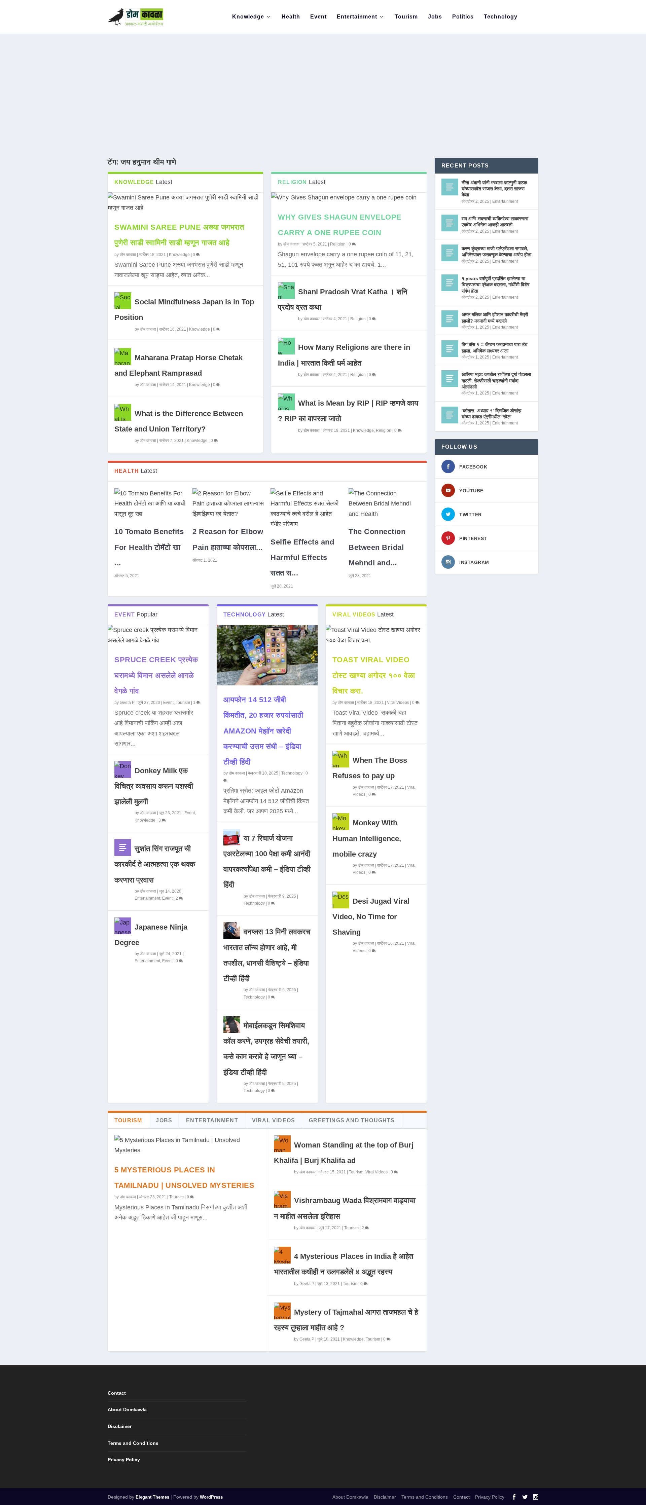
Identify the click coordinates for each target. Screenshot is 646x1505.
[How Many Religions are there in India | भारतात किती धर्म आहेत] (286, 346)
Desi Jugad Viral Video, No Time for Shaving (370, 916)
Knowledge (248, 17)
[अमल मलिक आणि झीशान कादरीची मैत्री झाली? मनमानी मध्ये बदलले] (449, 318)
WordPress (211, 1497)
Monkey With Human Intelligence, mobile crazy (366, 838)
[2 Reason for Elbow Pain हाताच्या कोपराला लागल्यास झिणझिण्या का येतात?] (228, 503)
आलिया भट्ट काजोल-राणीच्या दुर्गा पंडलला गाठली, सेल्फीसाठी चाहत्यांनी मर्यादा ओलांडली (496, 380)
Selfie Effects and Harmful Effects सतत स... (302, 557)
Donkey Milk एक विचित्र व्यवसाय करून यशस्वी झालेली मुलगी (153, 786)
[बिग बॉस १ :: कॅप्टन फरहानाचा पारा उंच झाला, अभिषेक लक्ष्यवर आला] (449, 348)
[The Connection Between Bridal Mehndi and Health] (384, 503)
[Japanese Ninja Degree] (122, 925)
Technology (500, 17)
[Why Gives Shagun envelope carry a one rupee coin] (349, 197)
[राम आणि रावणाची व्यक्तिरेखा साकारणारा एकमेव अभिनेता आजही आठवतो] (449, 223)
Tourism (406, 17)
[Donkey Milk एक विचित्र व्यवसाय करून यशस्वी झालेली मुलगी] (122, 769)
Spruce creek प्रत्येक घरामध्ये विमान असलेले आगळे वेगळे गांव (156, 675)
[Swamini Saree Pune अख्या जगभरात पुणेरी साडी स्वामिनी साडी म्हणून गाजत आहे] (185, 202)
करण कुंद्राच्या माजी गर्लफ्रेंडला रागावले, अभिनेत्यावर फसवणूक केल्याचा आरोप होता (496, 251)
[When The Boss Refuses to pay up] (340, 759)
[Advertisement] (323, 84)
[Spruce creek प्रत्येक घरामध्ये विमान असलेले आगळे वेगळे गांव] (158, 635)
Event (318, 17)
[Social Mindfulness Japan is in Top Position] (122, 300)
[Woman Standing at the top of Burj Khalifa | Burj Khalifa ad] (282, 1143)
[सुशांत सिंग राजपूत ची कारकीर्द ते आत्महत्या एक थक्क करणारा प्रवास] (122, 847)
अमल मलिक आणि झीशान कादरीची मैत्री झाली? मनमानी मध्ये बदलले (495, 317)
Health (291, 17)
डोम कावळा (128, 254)
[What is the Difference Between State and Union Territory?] (122, 412)
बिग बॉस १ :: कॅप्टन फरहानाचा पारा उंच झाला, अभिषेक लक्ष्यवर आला (495, 347)
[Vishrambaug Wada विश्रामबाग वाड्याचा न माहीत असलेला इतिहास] (282, 1199)
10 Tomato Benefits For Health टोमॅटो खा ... (149, 547)
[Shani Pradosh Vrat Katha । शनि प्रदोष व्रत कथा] (286, 290)
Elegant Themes (152, 1497)
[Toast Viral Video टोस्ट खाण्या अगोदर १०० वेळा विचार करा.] (376, 635)
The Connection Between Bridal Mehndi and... (377, 547)
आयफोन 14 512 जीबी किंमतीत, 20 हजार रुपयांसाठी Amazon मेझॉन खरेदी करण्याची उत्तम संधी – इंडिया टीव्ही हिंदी (263, 730)
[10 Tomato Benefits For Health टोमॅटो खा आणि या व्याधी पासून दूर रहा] (150, 503)
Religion (338, 244)
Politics (463, 17)
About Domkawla (127, 1409)
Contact (117, 1393)
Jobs (435, 17)
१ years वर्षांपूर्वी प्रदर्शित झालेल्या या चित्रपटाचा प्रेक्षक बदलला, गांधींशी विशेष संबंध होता (496, 284)
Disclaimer (120, 1426)
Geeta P (127, 702)
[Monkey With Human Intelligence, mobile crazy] (340, 821)
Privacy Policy (124, 1459)
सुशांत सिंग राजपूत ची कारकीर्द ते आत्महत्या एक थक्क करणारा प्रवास (154, 864)
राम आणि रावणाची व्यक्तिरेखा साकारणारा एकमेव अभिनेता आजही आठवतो (495, 221)
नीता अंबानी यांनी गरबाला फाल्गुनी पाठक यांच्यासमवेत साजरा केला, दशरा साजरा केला (494, 188)
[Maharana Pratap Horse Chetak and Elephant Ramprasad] (122, 356)
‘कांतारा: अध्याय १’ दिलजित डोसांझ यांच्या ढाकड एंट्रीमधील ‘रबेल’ (492, 413)
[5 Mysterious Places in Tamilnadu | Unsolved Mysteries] (187, 1145)
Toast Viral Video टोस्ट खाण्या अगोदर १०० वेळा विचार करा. (373, 675)
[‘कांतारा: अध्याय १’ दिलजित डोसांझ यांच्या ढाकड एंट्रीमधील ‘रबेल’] (449, 415)
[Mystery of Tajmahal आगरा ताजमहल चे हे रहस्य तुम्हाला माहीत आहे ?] (282, 1311)
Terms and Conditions (133, 1443)
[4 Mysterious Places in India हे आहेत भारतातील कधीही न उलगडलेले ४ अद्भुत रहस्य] (282, 1255)
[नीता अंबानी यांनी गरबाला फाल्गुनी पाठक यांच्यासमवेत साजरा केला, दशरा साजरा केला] (449, 187)
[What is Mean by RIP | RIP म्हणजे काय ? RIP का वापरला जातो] (286, 401)
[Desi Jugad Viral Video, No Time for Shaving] (340, 900)
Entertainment (357, 17)
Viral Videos (398, 702)
